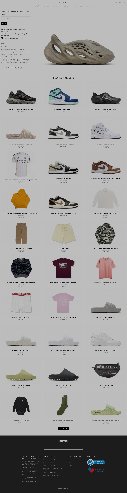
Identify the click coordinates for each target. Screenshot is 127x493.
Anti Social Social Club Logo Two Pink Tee (63, 317)
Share (3, 23)
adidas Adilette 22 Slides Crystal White (63, 350)
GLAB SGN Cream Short (63, 248)
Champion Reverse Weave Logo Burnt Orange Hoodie (21, 213)
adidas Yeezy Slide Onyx (63, 385)
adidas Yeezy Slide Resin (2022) (21, 385)
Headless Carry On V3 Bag (105, 385)
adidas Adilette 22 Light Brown (105, 317)
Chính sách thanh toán (49, 466)
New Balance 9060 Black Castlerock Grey (21, 109)
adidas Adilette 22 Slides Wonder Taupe (21, 144)
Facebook (70, 453)
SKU (2, 46)
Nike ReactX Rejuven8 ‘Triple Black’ (105, 109)
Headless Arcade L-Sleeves (21, 420)
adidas (3, 8)
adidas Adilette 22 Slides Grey (21, 350)
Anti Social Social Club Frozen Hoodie (106, 248)
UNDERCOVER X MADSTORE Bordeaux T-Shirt (63, 283)
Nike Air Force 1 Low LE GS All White (105, 350)
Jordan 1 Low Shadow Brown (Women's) (63, 213)
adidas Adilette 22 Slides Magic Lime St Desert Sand (105, 420)
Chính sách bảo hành (49, 453)
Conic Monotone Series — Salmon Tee (105, 283)
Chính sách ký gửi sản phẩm (51, 469)
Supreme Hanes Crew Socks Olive (63, 420)
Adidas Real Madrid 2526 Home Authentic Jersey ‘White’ (21, 180)
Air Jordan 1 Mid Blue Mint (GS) (63, 109)
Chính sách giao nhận (49, 459)
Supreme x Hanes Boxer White (21, 317)
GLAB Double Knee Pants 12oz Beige (21, 248)
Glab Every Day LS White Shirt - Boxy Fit (106, 213)
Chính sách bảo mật (48, 456)
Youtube (70, 459)
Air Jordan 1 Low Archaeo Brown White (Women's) (106, 178)
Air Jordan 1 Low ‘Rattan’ (63, 178)
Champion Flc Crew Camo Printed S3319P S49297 (21, 283)
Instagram (71, 456)
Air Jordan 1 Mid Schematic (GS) (106, 144)
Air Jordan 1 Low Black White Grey (63, 144)
